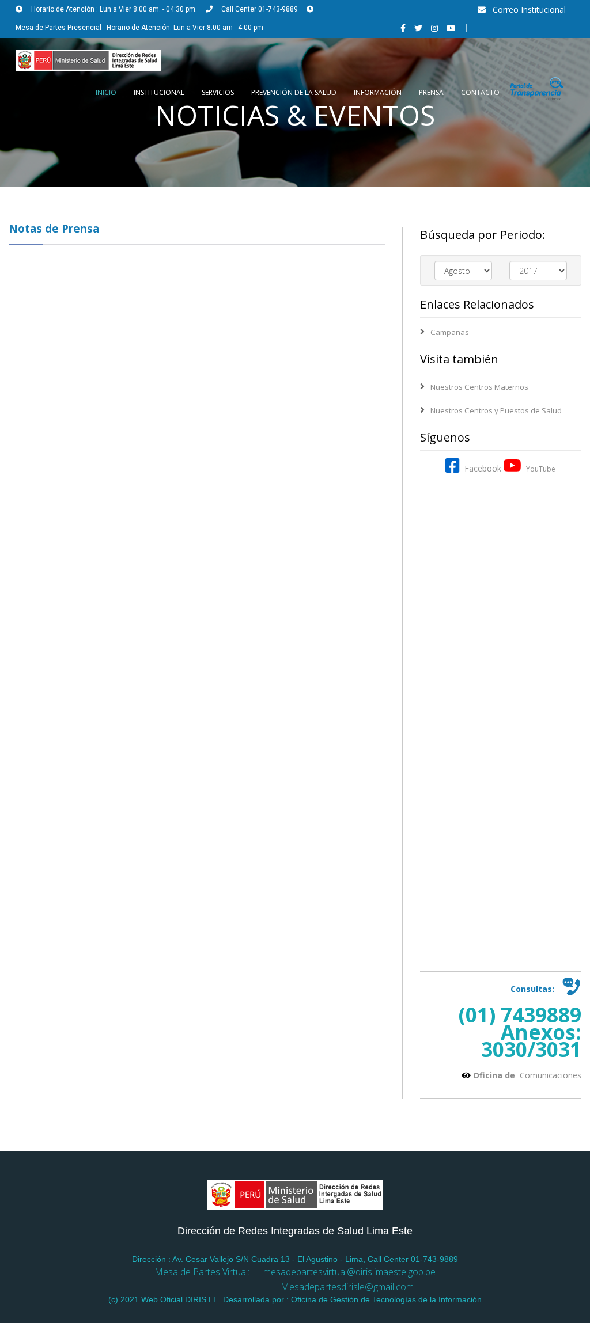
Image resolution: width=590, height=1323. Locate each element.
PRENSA (431, 92)
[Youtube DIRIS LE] (451, 27)
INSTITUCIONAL (159, 92)
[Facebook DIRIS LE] (403, 27)
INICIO (106, 92)
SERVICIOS (218, 92)
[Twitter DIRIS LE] (418, 27)
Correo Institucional (526, 9)
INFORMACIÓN (378, 92)
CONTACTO (480, 92)
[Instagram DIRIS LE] (434, 27)
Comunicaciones (549, 1075)
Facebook (480, 468)
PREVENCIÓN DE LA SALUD (293, 92)
